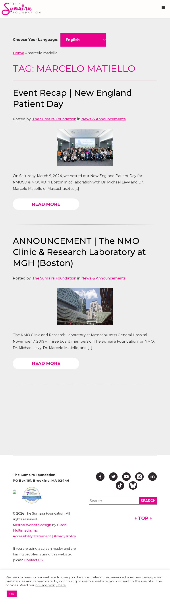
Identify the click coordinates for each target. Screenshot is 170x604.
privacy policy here (50, 585)
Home (18, 53)
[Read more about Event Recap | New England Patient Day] (85, 147)
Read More (46, 204)
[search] (148, 501)
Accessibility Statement (32, 536)
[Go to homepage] (22, 9)
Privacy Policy (65, 536)
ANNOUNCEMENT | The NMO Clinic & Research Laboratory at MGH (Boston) (79, 252)
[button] (163, 7)
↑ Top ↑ (143, 518)
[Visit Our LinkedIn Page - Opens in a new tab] (152, 476)
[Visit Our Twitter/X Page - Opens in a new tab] (113, 476)
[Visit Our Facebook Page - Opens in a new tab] (100, 476)
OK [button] (11, 594)
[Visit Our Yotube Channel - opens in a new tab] (126, 476)
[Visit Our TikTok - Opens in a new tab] (120, 485)
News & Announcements (103, 119)
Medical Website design (32, 525)
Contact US (33, 560)
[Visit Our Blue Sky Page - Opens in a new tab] (133, 485)
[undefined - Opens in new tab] (14, 492)
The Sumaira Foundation (54, 119)
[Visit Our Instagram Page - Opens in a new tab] (139, 476)
